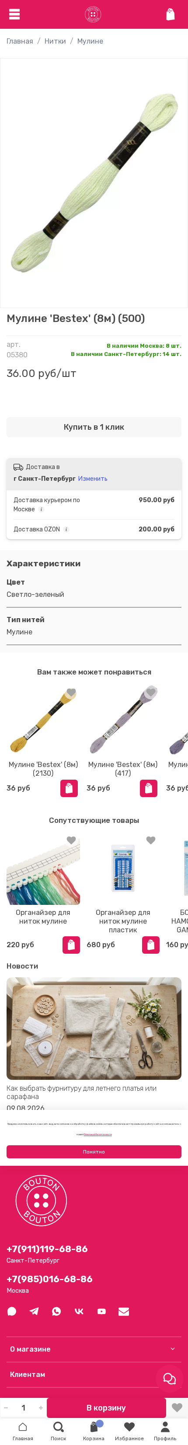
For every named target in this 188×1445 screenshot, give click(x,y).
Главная (20, 41)
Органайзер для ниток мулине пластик (123, 921)
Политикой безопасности (98, 1134)
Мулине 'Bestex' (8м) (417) (122, 768)
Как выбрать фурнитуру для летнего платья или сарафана (82, 1092)
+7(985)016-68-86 (50, 1279)
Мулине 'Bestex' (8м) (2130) (43, 768)
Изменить (93, 479)
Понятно (94, 1152)
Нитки (55, 41)
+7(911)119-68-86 (47, 1249)
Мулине (90, 41)
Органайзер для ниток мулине (43, 916)
